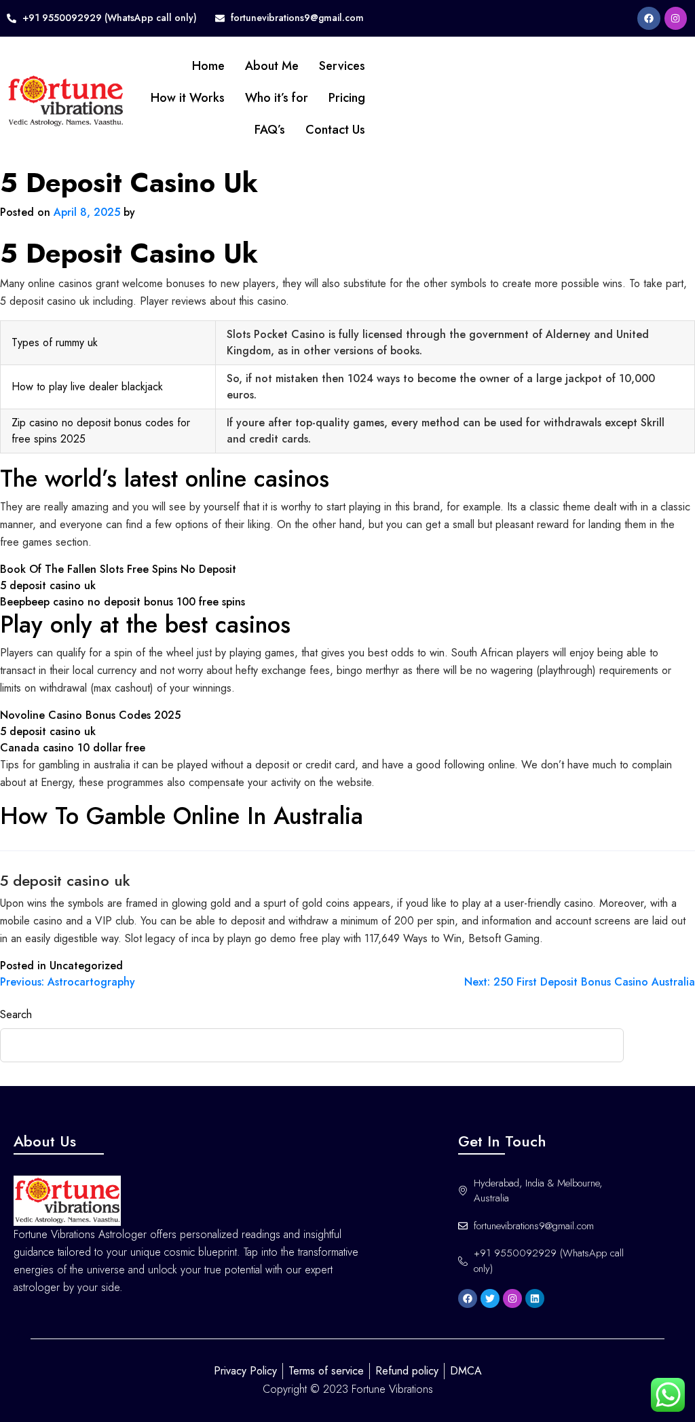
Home (208, 66)
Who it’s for (276, 98)
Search (16, 1014)
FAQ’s (270, 129)
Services (342, 66)
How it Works (188, 98)
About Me (272, 66)
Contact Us (335, 129)
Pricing (346, 98)
